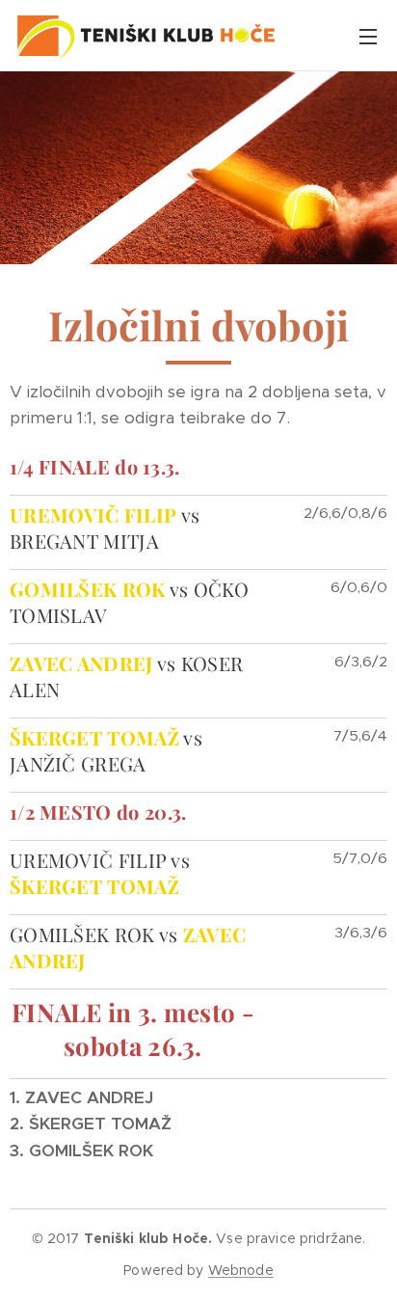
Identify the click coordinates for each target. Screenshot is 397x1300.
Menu (368, 35)
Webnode (241, 1270)
